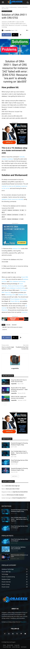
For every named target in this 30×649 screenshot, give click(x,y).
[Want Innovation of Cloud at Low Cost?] (6, 557)
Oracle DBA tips (15, 301)
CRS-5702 (8, 324)
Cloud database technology (18, 299)
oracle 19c (4, 329)
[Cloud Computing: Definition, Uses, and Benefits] (6, 549)
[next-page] (5, 404)
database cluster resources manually (12, 199)
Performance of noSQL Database (15, 495)
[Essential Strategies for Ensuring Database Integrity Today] (6, 445)
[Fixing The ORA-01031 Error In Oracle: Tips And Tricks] (6, 382)
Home (3, 7)
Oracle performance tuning (16, 286)
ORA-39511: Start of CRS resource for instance (12, 327)
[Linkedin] (13, 633)
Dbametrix (5, 310)
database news (22, 294)
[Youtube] (25, 633)
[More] (20, 34)
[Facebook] (4, 633)
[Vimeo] (21, 633)
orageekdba (8, 30)
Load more (14, 476)
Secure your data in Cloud (12, 489)
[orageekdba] (3, 30)
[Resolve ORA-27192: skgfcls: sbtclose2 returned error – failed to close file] (6, 390)
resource (24, 312)
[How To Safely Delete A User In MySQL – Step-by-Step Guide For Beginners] (6, 453)
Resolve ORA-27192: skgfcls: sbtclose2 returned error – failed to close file (19, 389)
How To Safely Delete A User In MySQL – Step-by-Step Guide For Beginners (19, 453)
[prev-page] (3, 404)
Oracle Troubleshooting (11, 7)
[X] (17, 633)
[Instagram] (8, 633)
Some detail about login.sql (12, 485)
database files (16, 248)
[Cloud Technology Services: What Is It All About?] (6, 462)
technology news (10, 294)
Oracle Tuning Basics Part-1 (19, 498)
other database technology (17, 281)
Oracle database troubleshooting (15, 288)
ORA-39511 (14, 324)
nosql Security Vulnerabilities (20, 492)
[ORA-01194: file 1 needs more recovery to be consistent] (6, 398)
